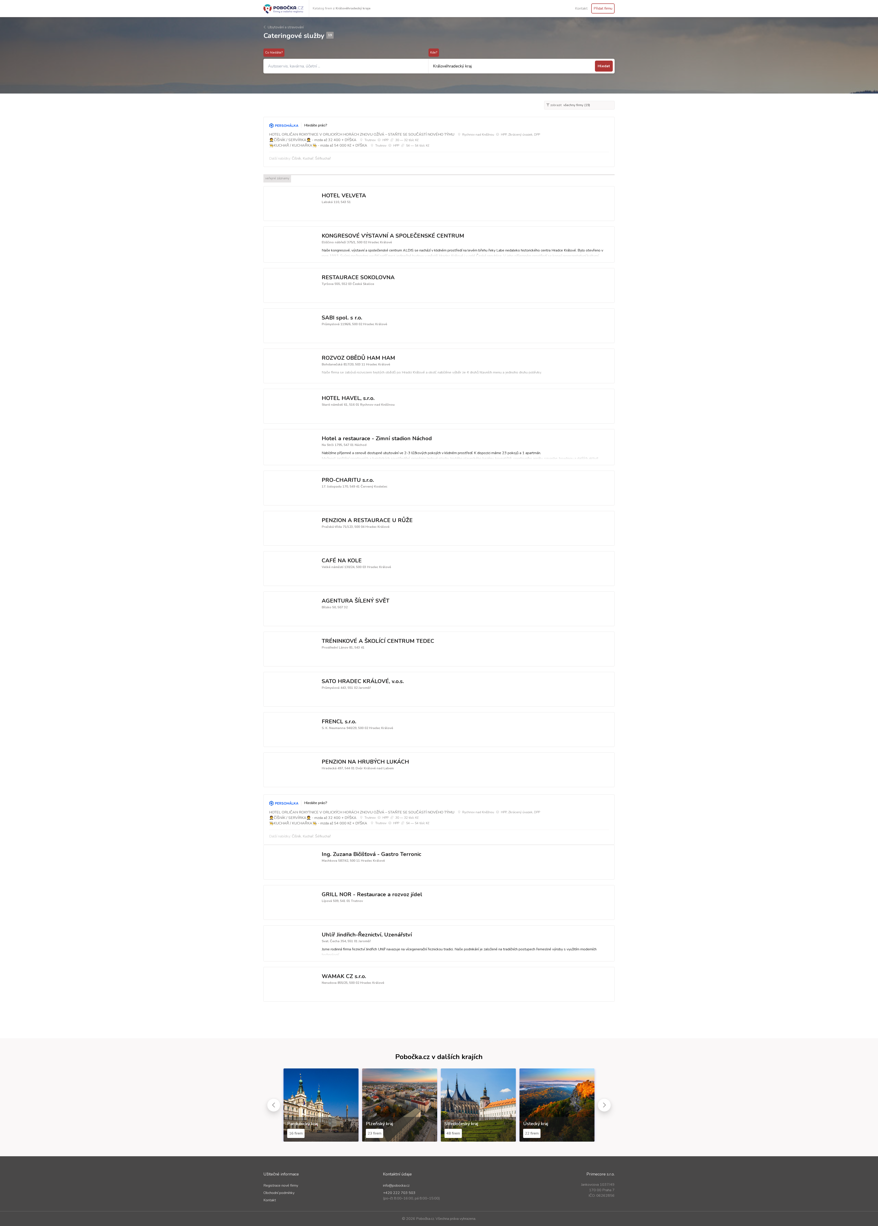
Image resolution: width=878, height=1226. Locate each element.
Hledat (604, 66)
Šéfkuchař (323, 158)
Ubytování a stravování (285, 27)
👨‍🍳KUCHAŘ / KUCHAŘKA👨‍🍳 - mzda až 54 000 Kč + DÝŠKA (318, 145)
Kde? (433, 52)
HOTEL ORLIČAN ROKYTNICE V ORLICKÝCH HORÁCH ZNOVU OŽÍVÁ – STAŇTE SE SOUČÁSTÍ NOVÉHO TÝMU (361, 134)
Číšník (296, 158)
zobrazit (555, 105)
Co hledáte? (274, 52)
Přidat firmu (603, 8)
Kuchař (308, 158)
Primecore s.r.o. (600, 1174)
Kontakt (581, 8)
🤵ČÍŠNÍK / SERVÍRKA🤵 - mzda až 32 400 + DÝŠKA (312, 139)
